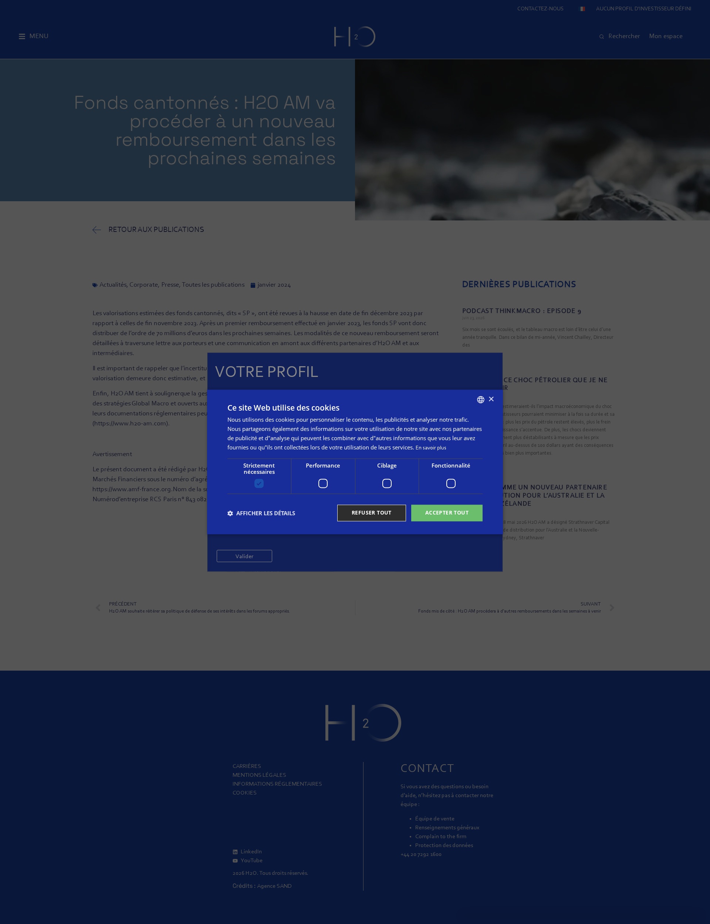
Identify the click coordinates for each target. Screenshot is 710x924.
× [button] (491, 399)
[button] (261, 513)
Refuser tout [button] (372, 512)
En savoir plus (431, 448)
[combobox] (480, 399)
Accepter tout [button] (447, 512)
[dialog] (355, 462)
